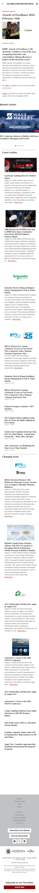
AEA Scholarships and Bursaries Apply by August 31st (21, 605)
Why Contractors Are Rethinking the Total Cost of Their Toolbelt (20, 446)
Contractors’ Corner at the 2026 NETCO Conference (18, 659)
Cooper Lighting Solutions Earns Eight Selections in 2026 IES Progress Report (20, 713)
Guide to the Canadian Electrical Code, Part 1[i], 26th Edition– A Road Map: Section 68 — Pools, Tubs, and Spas (21, 434)
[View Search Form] (2, 4)
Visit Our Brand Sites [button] (19, 836)
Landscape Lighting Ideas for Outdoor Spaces (20, 176)
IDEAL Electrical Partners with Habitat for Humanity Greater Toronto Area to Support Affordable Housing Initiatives (20, 483)
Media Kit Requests (19, 820)
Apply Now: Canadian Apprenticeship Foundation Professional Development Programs (20, 746)
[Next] (35, 126)
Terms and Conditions (19, 817)
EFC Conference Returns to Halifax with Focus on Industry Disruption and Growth (19, 137)
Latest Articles (9, 152)
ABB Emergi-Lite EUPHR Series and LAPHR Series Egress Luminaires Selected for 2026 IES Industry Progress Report (20, 233)
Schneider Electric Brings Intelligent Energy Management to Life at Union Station (20, 290)
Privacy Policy (19, 815)
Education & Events (8, 11)
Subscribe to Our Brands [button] (20, 830)
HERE (7, 85)
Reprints (19, 812)
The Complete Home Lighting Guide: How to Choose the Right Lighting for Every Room (20, 420)
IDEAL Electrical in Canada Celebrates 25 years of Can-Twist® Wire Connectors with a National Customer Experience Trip (19, 350)
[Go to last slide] (3, 126)
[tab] (15, 145)
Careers (19, 806)
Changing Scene (10, 456)
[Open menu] (37, 3)
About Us (19, 798)
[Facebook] (15, 841)
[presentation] (19, 121)
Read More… (18, 202)
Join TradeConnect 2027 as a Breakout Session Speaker (20, 724)
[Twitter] (19, 841)
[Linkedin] (25, 841)
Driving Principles (19, 801)
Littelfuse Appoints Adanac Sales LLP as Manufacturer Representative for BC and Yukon (21, 734)
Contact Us (19, 823)
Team (19, 804)
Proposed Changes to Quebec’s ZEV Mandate (19, 407)
